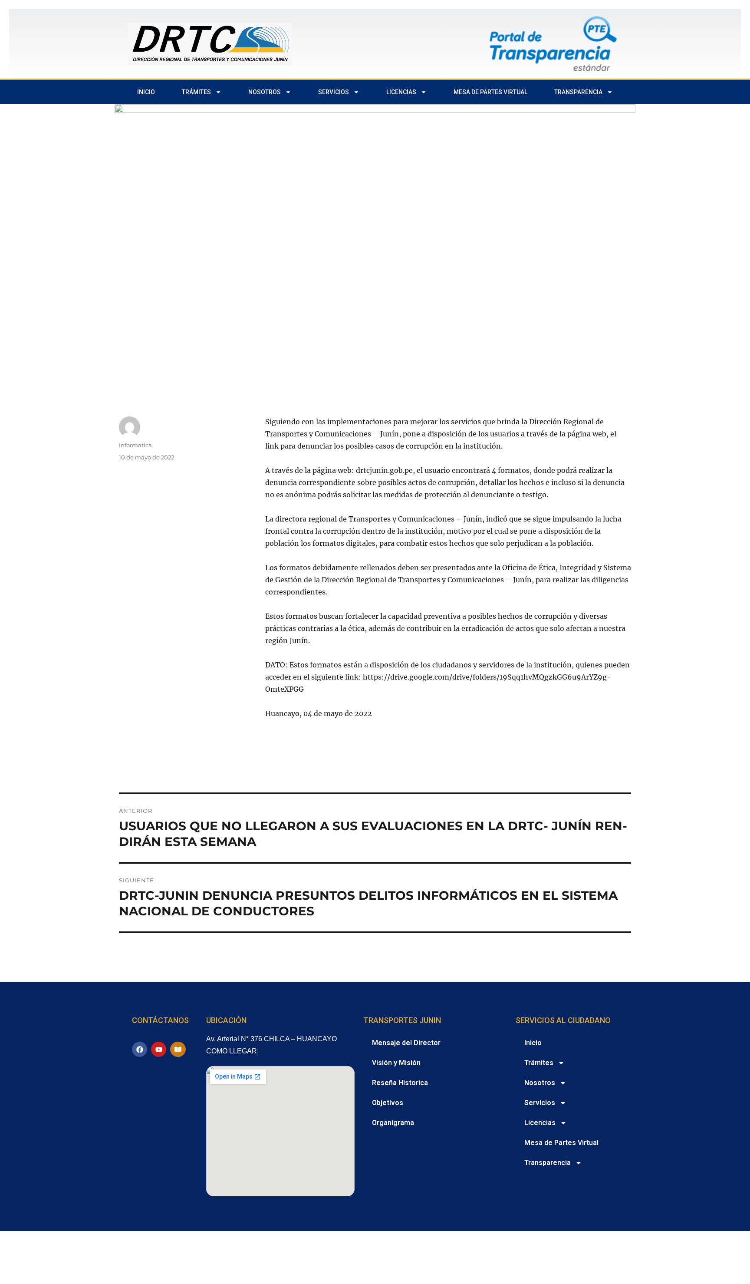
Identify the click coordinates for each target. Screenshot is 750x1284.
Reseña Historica (400, 1083)
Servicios (333, 92)
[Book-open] (177, 1049)
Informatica (135, 445)
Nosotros (264, 92)
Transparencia (578, 92)
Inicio (146, 92)
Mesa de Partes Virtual (490, 92)
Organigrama (393, 1123)
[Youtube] (158, 1049)
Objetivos (387, 1103)
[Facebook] (139, 1049)
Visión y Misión (396, 1063)
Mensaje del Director (406, 1043)
